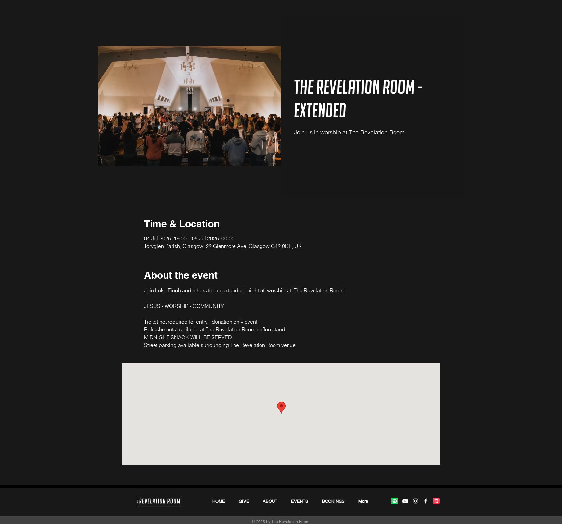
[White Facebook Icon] (425, 501)
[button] (333, 501)
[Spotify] (394, 501)
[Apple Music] (436, 501)
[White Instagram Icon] (415, 501)
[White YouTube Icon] (405, 501)
